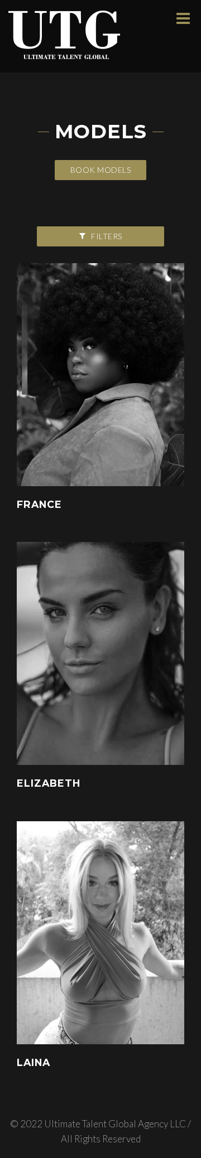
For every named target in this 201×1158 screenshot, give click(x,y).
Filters (106, 236)
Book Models (100, 170)
